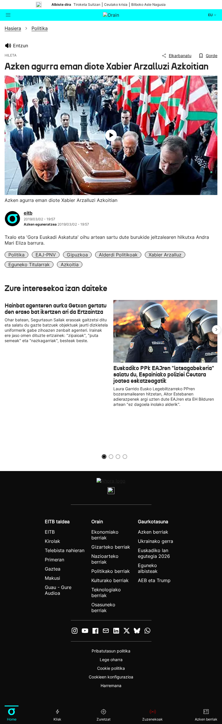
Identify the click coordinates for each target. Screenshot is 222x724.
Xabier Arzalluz (165, 255)
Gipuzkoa (77, 255)
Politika (16, 255)
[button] (216, 329)
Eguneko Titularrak (29, 264)
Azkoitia (70, 264)
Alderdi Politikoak (118, 255)
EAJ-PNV (46, 255)
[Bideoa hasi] (111, 135)
